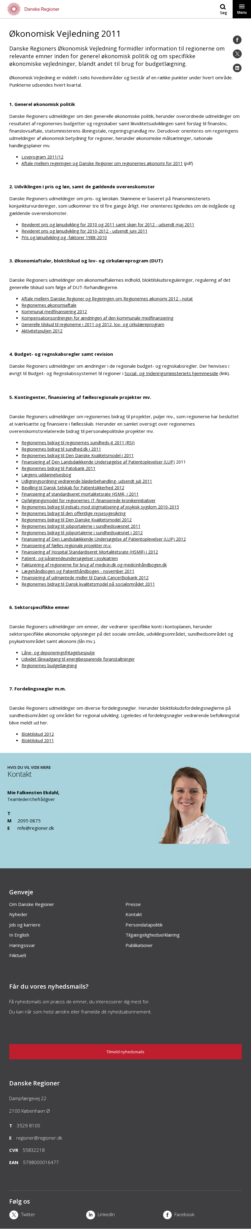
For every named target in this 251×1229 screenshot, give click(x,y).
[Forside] (63, 9)
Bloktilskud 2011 (37, 740)
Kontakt (134, 914)
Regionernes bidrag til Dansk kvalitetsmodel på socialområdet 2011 (88, 584)
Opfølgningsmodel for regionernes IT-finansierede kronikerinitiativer (88, 500)
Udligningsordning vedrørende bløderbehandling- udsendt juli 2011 (86, 481)
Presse (133, 904)
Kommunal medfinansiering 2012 (54, 311)
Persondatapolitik (144, 925)
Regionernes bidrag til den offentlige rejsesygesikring (73, 513)
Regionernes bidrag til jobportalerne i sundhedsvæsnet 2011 (80, 526)
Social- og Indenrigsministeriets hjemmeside (171, 373)
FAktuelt (17, 955)
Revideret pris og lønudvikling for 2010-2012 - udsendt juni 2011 (84, 231)
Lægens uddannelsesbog (46, 475)
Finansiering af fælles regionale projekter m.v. (66, 545)
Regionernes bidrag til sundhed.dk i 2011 (61, 449)
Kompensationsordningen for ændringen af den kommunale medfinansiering (97, 318)
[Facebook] (237, 39)
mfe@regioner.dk (35, 828)
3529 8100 (28, 1125)
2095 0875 (29, 820)
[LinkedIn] (237, 68)
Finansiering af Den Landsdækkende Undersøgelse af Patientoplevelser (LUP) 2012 (103, 539)
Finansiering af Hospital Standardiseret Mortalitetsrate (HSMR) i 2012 (89, 552)
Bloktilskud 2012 (37, 734)
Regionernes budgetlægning (49, 665)
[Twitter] (237, 53)
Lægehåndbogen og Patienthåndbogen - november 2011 (77, 571)
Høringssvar (22, 945)
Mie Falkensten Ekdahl (32, 792)
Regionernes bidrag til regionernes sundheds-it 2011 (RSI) (78, 442)
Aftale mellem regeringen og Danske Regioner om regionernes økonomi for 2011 (102, 163)
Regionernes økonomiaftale (49, 305)
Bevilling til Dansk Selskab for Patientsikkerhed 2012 (72, 487)
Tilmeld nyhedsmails (125, 1051)
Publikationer (139, 945)
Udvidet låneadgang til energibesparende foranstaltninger (78, 659)
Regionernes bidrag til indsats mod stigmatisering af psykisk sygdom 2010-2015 (100, 507)
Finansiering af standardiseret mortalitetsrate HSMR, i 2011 (80, 494)
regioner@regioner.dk (39, 1138)
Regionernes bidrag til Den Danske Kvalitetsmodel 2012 (76, 520)
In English (19, 935)
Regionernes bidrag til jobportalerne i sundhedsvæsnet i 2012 (82, 533)
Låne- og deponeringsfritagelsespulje (58, 653)
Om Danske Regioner (31, 904)
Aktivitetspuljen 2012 (41, 331)
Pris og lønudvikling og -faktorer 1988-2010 (64, 237)
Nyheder (18, 914)
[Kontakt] (199, 841)
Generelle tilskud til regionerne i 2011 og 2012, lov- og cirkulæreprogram (92, 324)
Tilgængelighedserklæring (153, 935)
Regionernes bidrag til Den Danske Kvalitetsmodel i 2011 (77, 455)
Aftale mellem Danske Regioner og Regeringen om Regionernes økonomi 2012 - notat (107, 299)
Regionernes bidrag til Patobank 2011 (58, 468)
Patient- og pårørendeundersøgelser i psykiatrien (69, 558)
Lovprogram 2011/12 (42, 157)
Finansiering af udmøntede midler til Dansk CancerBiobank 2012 (84, 578)
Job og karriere (24, 925)
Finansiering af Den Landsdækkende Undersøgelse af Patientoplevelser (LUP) (98, 462)
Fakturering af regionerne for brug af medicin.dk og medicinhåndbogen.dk (94, 565)
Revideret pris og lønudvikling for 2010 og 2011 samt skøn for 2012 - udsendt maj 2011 (107, 224)
